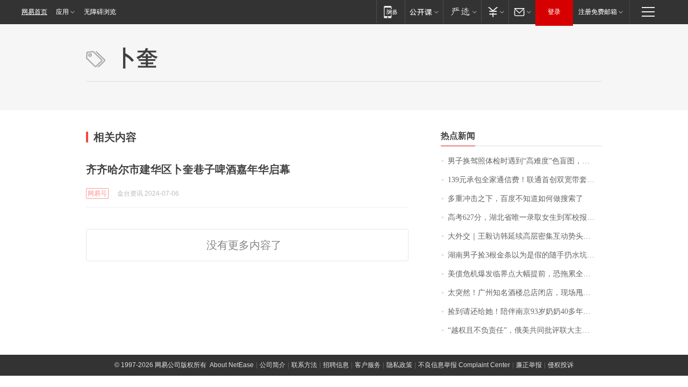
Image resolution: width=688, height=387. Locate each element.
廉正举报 (529, 365)
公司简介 (272, 365)
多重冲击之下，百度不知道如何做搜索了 (515, 199)
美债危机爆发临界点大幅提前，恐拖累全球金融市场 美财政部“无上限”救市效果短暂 (525, 274)
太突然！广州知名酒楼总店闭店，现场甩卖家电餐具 (525, 293)
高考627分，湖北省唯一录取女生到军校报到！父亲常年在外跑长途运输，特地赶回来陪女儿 (525, 217)
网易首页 (34, 12)
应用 (62, 12)
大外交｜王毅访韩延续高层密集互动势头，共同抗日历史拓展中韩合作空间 (525, 236)
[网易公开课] (424, 11)
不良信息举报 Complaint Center (464, 365)
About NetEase (232, 365)
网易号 (97, 193)
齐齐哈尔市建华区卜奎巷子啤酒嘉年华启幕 (188, 169)
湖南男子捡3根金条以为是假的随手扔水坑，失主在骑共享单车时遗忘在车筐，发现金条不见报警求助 (525, 255)
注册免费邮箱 (597, 12)
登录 (554, 12)
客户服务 (368, 365)
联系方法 (304, 365)
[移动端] (390, 11)
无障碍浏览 (100, 12)
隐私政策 (399, 365)
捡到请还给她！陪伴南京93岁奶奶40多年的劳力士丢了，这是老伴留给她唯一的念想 (525, 311)
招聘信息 (336, 365)
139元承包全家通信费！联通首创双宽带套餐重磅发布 (525, 180)
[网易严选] (462, 11)
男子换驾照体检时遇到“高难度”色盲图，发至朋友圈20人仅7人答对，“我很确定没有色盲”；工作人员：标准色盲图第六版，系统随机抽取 (525, 161)
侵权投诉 (561, 365)
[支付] (494, 11)
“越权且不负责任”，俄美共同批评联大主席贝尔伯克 (525, 330)
